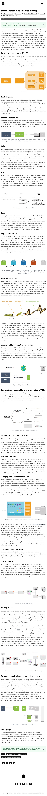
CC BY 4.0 (41, 793)
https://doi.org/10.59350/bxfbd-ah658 (28, 25)
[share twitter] (7, 763)
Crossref (42, 14)
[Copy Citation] (44, 25)
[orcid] (16, 784)
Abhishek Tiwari (8, 14)
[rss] (30, 784)
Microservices (11, 754)
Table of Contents (8, 19)
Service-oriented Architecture (11, 757)
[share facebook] (3, 763)
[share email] (10, 763)
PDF (4, 15)
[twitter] (20, 784)
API (3, 754)
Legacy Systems (21, 754)
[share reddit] (14, 763)
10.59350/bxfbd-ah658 (30, 14)
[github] (23, 784)
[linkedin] (27, 784)
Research (18, 14)
